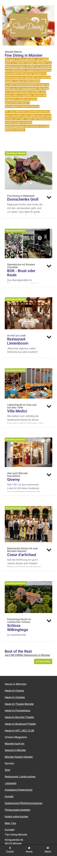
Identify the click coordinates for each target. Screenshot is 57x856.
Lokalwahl (10, 783)
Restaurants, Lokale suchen (20, 776)
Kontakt (9, 796)
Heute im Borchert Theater (19, 717)
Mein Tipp (10, 823)
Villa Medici (17, 411)
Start (7, 769)
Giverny (13, 479)
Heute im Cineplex (15, 697)
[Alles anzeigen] (48, 197)
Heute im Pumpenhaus (17, 710)
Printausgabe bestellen (17, 809)
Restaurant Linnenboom (17, 341)
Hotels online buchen (16, 816)
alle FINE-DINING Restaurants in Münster (27, 655)
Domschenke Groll (22, 199)
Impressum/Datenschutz (18, 789)
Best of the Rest (18, 651)
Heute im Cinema (14, 690)
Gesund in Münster (15, 750)
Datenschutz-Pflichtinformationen (23, 803)
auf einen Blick (43, 661)
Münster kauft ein (14, 743)
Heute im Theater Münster (19, 704)
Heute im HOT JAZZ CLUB (19, 730)
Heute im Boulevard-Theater (20, 723)
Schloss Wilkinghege (17, 627)
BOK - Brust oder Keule (21, 273)
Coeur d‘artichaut (21, 555)
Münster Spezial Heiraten (19, 756)
